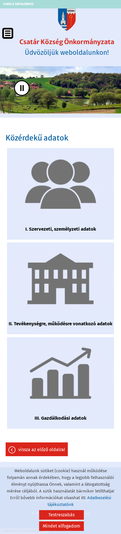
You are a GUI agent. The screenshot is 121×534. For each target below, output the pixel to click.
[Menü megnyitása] (8, 33)
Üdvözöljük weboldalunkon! (66, 47)
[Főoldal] (66, 19)
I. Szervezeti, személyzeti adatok (60, 229)
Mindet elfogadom (61, 526)
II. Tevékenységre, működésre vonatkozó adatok (60, 324)
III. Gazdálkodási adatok (60, 418)
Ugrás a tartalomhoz (18, 4)
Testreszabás (61, 514)
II (22, 88)
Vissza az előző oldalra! (41, 449)
